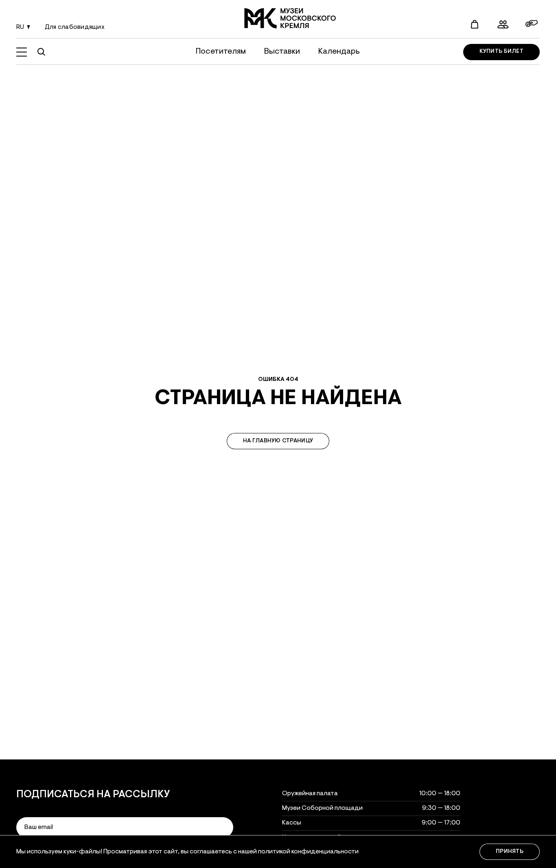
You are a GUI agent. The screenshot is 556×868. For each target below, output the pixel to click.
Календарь (339, 52)
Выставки (282, 52)
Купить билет (501, 52)
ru (20, 27)
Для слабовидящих (75, 27)
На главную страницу (278, 441)
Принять (509, 852)
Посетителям (221, 52)
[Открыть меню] (21, 52)
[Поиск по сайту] (41, 52)
